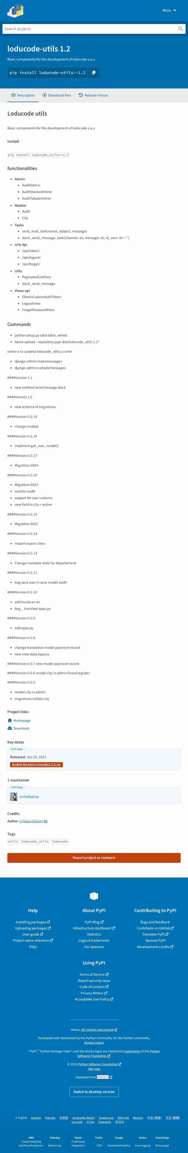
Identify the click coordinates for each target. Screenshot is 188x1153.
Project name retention (31, 940)
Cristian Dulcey (31, 821)
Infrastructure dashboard (92, 928)
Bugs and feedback (155, 922)
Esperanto (104, 1122)
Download (21, 728)
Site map (94, 1069)
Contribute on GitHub (153, 928)
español (36, 1118)
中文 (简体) (154, 1118)
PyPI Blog (92, 922)
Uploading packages (31, 928)
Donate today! (94, 1042)
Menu (167, 10)
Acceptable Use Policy (92, 999)
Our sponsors (94, 946)
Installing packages (31, 922)
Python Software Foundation (98, 1064)
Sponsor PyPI (155, 940)
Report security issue (94, 980)
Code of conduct (92, 986)
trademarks (132, 1051)
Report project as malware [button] (94, 857)
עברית (90, 1122)
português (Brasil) (83, 1118)
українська (106, 1118)
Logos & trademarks (94, 940)
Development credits (153, 946)
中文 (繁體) (173, 1118)
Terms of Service (92, 974)
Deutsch (138, 1118)
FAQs (33, 946)
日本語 (63, 1118)
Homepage (22, 720)
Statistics (94, 934)
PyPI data (17, 749)
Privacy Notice (92, 993)
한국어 (119, 1122)
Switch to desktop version (94, 1091)
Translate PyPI (153, 934)
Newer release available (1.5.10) (36, 765)
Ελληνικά (123, 1118)
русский (76, 1122)
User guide (31, 934)
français (50, 1118)
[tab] (22, 95)
